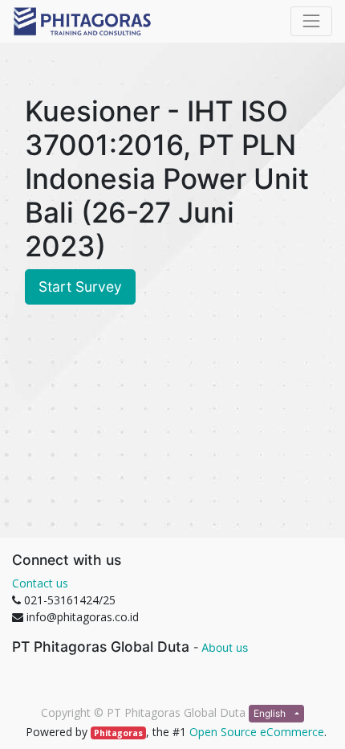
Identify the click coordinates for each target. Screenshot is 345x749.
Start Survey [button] (80, 286)
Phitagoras (118, 733)
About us (224, 647)
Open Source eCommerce (256, 731)
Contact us (40, 583)
